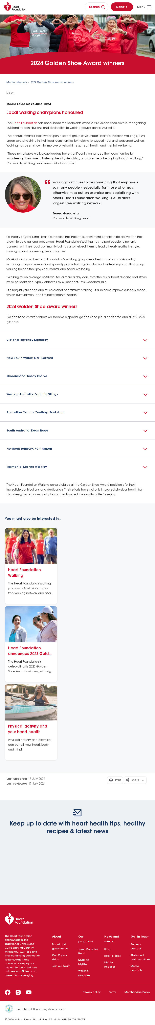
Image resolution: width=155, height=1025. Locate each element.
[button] (77, 340)
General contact (136, 946)
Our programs (85, 939)
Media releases (16, 82)
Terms (112, 992)
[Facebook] (7, 992)
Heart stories (112, 955)
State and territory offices (140, 957)
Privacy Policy (92, 992)
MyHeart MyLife (83, 962)
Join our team (61, 966)
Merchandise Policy (137, 992)
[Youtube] (28, 992)
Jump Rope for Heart (88, 951)
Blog (107, 949)
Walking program (84, 973)
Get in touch (140, 936)
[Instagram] (18, 992)
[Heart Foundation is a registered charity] (11, 1009)
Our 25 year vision (59, 957)
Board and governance (60, 946)
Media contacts (136, 968)
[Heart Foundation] (77, 919)
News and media (111, 939)
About (56, 936)
